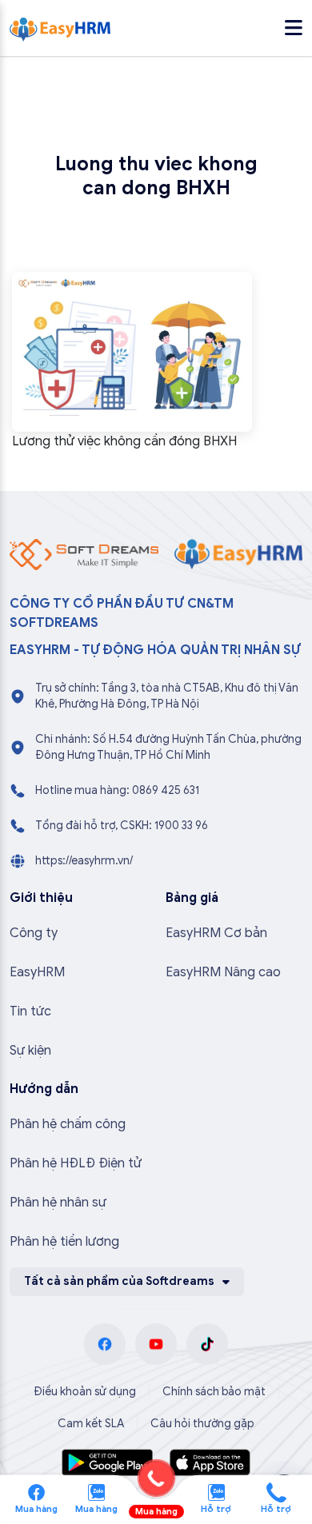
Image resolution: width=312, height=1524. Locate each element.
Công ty (34, 933)
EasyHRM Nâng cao (223, 972)
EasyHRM (37, 972)
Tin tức (30, 1011)
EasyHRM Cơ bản (216, 933)
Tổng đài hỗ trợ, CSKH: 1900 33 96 (121, 825)
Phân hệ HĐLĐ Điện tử (76, 1163)
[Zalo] (96, 1491)
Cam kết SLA (91, 1423)
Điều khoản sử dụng (85, 1391)
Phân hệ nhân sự (58, 1203)
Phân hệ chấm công (68, 1124)
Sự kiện (30, 1051)
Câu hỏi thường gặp (202, 1423)
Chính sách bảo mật (214, 1391)
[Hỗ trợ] (276, 1491)
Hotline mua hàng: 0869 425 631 (117, 790)
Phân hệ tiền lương (64, 1242)
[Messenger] (36, 1491)
